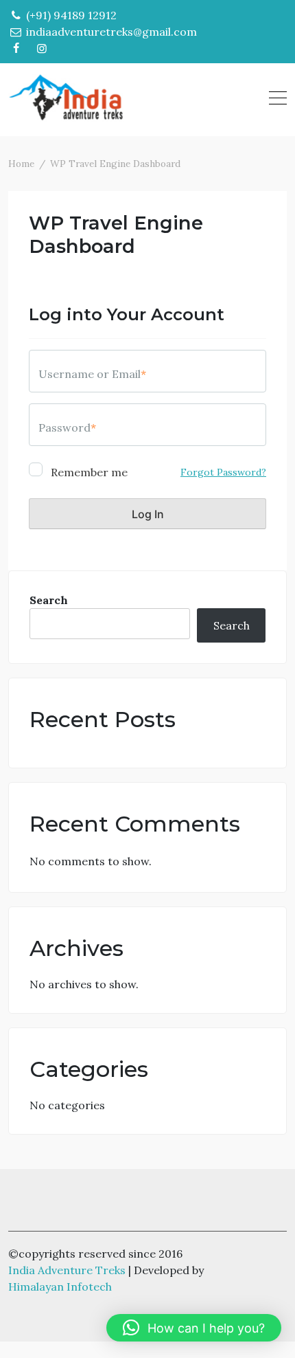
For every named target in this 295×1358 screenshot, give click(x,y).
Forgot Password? (223, 472)
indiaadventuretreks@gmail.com (110, 31)
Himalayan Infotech (60, 1286)
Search (49, 600)
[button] (193, 1328)
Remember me (88, 471)
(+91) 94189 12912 (70, 15)
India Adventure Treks (67, 1270)
